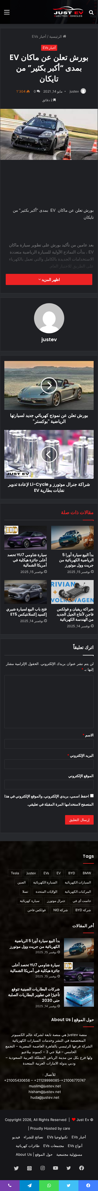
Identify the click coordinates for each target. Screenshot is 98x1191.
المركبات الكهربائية (78, 891)
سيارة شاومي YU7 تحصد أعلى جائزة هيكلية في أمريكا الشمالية (27, 560)
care (66, 1128)
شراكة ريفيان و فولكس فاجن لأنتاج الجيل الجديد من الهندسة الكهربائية (75, 614)
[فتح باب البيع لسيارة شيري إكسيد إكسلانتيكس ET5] (25, 592)
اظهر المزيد (50, 279)
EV (59, 873)
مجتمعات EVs (53, 1146)
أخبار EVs (39, 36)
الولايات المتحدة (46, 891)
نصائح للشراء (33, 1137)
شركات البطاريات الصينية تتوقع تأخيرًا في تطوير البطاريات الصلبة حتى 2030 (34, 994)
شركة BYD (83, 910)
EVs (46, 873)
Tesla (15, 873)
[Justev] (68, 12)
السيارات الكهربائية (78, 882)
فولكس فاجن (36, 910)
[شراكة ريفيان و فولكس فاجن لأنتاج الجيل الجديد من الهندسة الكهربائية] (72, 592)
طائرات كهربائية (27, 1146)
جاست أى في (82, 901)
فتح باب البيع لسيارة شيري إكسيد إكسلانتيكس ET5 (26, 611)
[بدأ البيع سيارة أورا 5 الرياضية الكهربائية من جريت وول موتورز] (72, 538)
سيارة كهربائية (29, 901)
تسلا (25, 891)
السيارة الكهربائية (45, 882)
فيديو (16, 1137)
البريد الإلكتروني (80, 755)
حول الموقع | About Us (34, 1154)
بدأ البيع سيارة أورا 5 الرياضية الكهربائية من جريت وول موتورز (76, 560)
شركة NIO (60, 910)
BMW (87, 873)
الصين (21, 882)
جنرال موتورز (56, 901)
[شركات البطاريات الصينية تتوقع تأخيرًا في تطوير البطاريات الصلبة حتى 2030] (79, 996)
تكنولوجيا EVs (57, 1137)
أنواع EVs (75, 1146)
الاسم (88, 735)
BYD (71, 873)
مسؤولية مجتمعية (69, 1154)
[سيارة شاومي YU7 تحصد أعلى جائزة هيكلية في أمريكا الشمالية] (25, 538)
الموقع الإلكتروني (81, 776)
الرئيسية (56, 36)
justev (74, 91)
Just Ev (82, 1119)
